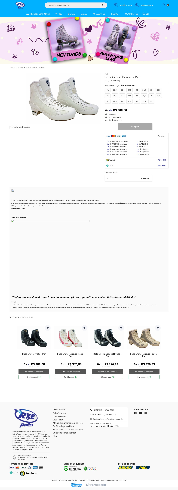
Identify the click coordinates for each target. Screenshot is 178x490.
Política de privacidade (63, 426)
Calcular (145, 178)
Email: (107, 419)
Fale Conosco (59, 413)
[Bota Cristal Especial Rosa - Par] (70, 354)
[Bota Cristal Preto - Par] (34, 354)
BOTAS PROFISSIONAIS (35, 67)
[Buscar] (103, 5)
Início (13, 67)
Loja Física (58, 419)
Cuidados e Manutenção (64, 432)
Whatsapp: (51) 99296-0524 (104, 414)
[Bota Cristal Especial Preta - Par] (107, 354)
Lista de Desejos (21, 127)
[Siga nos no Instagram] (146, 413)
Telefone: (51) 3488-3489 (103, 410)
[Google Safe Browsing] (90, 468)
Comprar (135, 126)
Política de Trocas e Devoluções (68, 429)
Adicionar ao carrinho (34, 371)
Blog (55, 436)
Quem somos (59, 416)
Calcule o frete (111, 173)
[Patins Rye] (20, 5)
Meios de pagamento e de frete (68, 422)
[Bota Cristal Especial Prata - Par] (144, 354)
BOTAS (20, 67)
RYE (106, 74)
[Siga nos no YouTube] (140, 413)
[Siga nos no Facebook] (135, 413)
